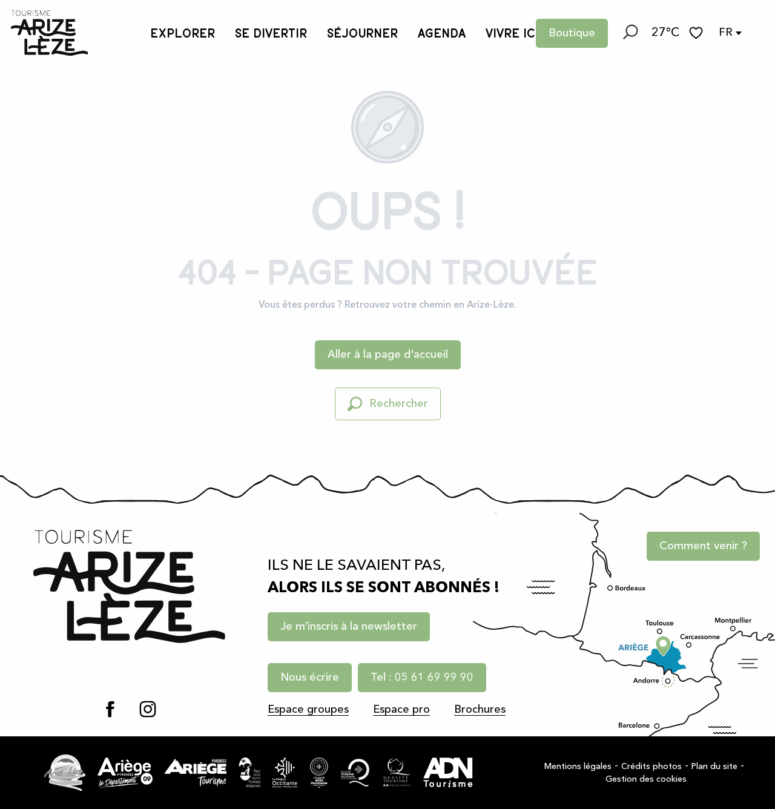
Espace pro (401, 709)
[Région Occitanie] (285, 772)
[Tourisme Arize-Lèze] (49, 33)
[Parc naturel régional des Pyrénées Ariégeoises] (249, 772)
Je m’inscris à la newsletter (348, 626)
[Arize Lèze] (65, 772)
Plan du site (714, 766)
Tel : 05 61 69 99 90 (422, 677)
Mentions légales (578, 766)
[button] (629, 33)
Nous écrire (309, 677)
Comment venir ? (703, 546)
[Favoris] (697, 33)
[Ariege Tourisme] (195, 773)
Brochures (480, 709)
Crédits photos (651, 766)
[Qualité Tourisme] (397, 772)
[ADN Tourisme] (448, 772)
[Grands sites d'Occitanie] (319, 772)
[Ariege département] (125, 772)
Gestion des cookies (646, 779)
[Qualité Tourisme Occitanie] (355, 772)
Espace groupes (308, 709)
